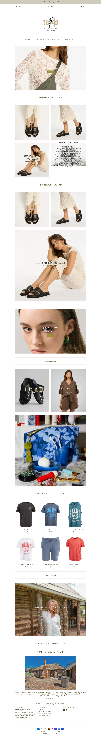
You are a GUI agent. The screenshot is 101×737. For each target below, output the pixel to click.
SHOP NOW (53, 72)
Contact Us (42, 709)
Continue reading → (51, 698)
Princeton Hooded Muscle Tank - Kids (75, 530)
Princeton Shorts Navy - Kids (50, 564)
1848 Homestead (69, 39)
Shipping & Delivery (45, 711)
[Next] (84, 68)
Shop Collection (53, 39)
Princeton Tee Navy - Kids (50, 530)
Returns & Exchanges (45, 713)
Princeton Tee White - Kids (26, 564)
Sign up (51, 6)
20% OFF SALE (40, 39)
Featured (28, 39)
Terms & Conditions (45, 715)
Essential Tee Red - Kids (75, 564)
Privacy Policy (43, 717)
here (65, 696)
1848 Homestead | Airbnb (50, 652)
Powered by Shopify (55, 733)
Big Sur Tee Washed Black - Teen (26, 530)
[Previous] (16, 68)
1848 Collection (48, 733)
